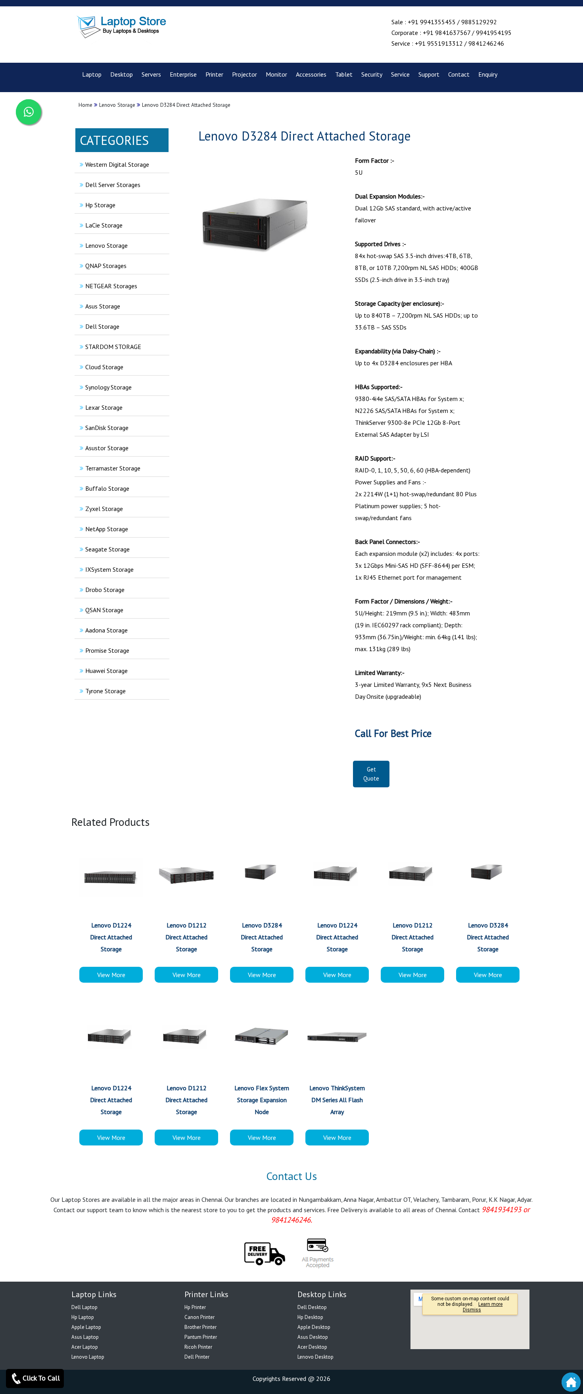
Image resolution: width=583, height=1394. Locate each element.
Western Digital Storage (117, 164)
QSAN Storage (104, 610)
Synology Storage (108, 387)
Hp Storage (100, 205)
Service (400, 74)
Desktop (121, 74)
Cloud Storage (104, 367)
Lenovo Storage (106, 245)
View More (111, 975)
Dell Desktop (312, 1307)
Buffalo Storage (107, 488)
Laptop (92, 74)
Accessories (311, 74)
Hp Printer (195, 1307)
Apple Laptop (86, 1327)
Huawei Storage (106, 671)
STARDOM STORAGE (113, 347)
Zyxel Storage (104, 509)
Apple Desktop (313, 1327)
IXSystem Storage (109, 569)
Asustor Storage (106, 448)
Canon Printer (199, 1317)
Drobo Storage (105, 590)
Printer (214, 74)
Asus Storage (102, 306)
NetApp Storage (106, 529)
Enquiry (487, 74)
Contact (459, 74)
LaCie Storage (104, 225)
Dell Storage (102, 326)
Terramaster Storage (112, 468)
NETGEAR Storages (111, 286)
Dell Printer (196, 1357)
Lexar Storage (104, 407)
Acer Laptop (84, 1347)
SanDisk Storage (106, 428)
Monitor (276, 74)
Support (428, 74)
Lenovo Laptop (87, 1357)
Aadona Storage (106, 630)
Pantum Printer (200, 1337)
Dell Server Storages (112, 185)
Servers (151, 74)
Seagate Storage (107, 549)
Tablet (344, 74)
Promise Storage (107, 650)
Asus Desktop (312, 1337)
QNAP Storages (106, 266)
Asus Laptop (85, 1337)
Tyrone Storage (105, 691)
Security (371, 74)
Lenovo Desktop (315, 1357)
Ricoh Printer (198, 1347)
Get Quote (371, 773)
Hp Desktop (310, 1317)
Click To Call (41, 1377)
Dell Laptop (84, 1307)
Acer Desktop (312, 1347)
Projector (244, 74)
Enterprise (183, 74)
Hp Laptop (82, 1317)
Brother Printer (200, 1327)
